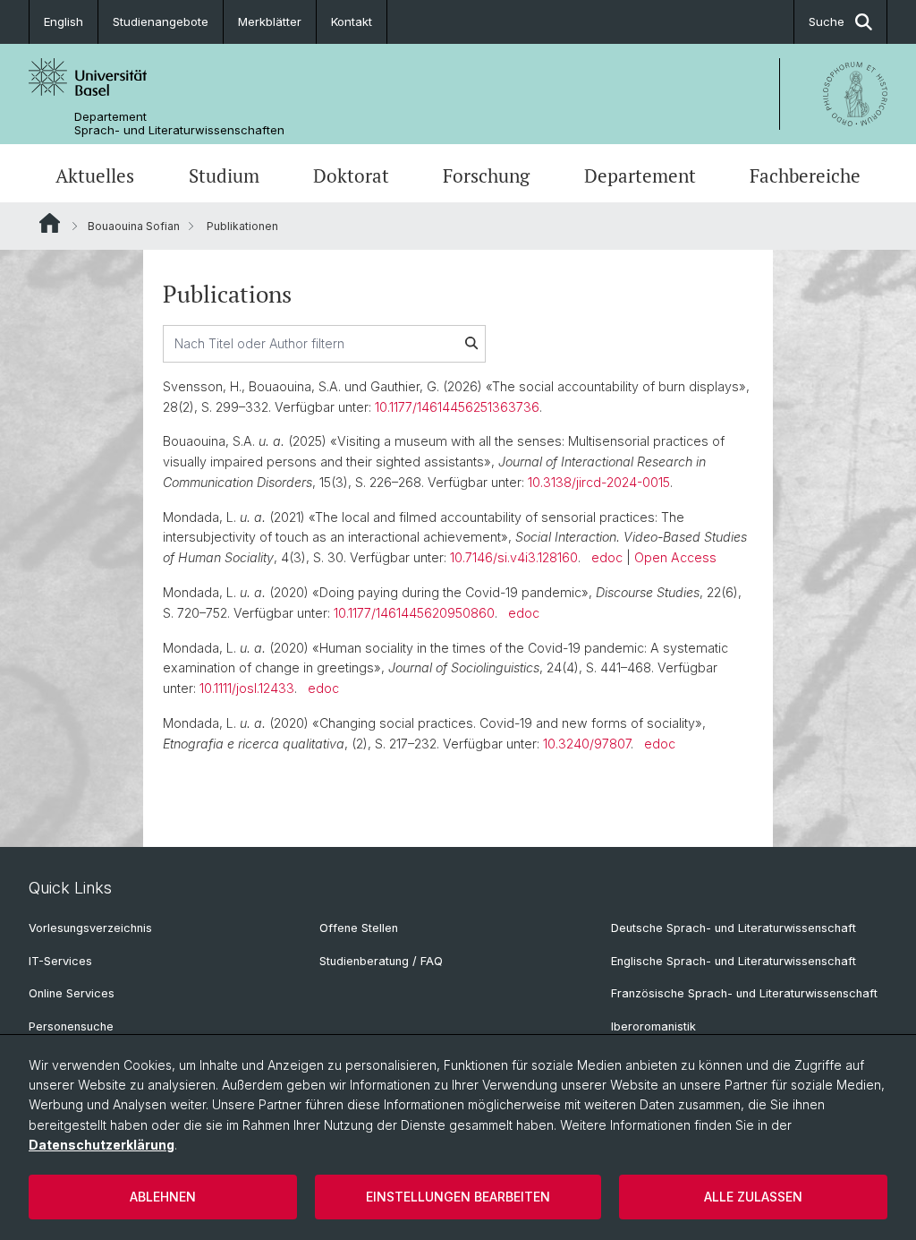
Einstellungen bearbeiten (458, 1196)
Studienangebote (160, 21)
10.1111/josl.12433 (246, 688)
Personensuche (71, 1026)
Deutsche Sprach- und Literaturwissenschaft (733, 928)
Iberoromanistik (653, 1026)
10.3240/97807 (587, 743)
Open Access (675, 557)
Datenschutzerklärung (101, 1144)
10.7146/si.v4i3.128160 (514, 557)
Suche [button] (826, 21)
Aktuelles (94, 175)
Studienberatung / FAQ (381, 961)
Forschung (486, 175)
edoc (607, 557)
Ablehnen (163, 1196)
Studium (224, 175)
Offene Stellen (358, 928)
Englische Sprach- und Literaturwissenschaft (733, 961)
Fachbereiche (805, 175)
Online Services (71, 993)
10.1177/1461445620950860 (414, 612)
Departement (640, 175)
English (63, 21)
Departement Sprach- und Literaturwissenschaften (179, 123)
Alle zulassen (753, 1196)
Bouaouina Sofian (134, 226)
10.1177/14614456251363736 (457, 407)
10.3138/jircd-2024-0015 (599, 482)
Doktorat (351, 175)
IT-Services (60, 961)
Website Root (49, 223)
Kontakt (351, 21)
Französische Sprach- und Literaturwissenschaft (744, 993)
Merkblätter (269, 21)
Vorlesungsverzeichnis (90, 928)
